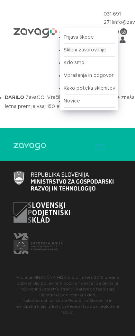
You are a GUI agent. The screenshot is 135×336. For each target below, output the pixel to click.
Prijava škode (79, 37)
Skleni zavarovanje (85, 50)
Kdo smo (74, 62)
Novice (72, 101)
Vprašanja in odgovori (89, 75)
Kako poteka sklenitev (89, 88)
